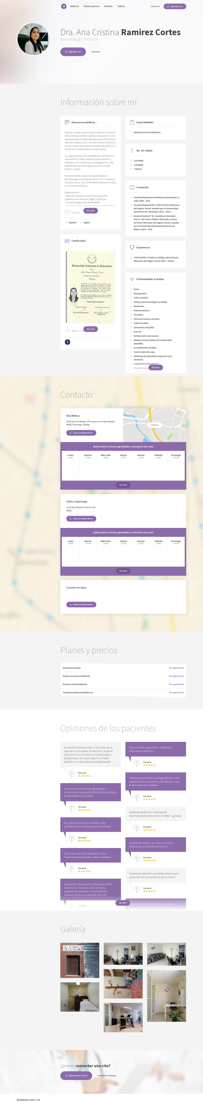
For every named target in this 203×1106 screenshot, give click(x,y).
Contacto (155, 6)
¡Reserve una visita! (78, 1075)
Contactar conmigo (107, 1075)
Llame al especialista (83, 432)
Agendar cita (177, 6)
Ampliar (154, 424)
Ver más (90, 210)
